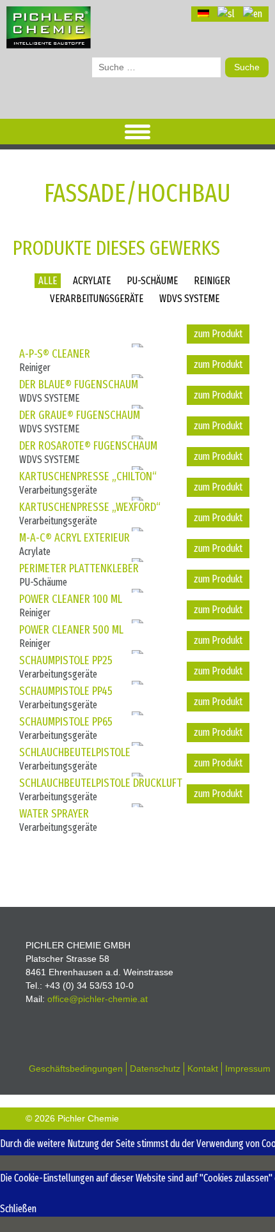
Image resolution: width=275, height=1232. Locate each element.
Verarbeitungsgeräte (96, 299)
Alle (47, 281)
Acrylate (92, 281)
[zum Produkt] (218, 334)
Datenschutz (155, 1068)
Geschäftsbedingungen (76, 1068)
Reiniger (212, 281)
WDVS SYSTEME (189, 299)
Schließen (18, 1209)
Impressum (248, 1068)
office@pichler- (97, 999)
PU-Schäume (152, 281)
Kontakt (202, 1068)
